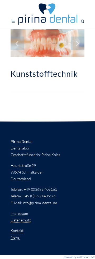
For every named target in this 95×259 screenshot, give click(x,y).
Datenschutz (21, 220)
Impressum (19, 213)
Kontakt (17, 230)
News (15, 237)
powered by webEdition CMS (79, 257)
